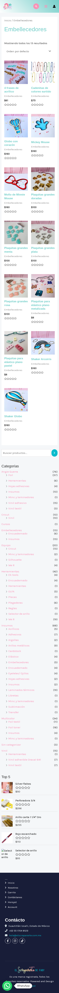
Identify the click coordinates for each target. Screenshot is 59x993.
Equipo (5, 545)
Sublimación (16, 706)
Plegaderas (15, 602)
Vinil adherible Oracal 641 (24, 759)
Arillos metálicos (19, 645)
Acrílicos (13, 628)
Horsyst (12, 902)
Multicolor (8, 718)
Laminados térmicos (21, 690)
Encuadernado (17, 533)
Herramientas (17, 480)
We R (11, 565)
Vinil (11, 517)
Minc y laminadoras (21, 497)
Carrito (12, 892)
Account (12, 907)
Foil (10, 475)
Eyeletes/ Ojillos (18, 673)
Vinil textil (14, 508)
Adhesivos (14, 634)
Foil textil (14, 721)
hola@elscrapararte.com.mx (25, 935)
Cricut (5, 514)
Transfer (13, 712)
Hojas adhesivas (18, 486)
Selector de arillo (19, 613)
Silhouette (15, 559)
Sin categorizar (11, 744)
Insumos (14, 491)
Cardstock (14, 651)
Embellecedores (11, 530)
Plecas (12, 597)
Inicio (7, 20)
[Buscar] (54, 453)
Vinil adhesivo (17, 502)
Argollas (13, 640)
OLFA (11, 591)
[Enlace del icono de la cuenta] (54, 6)
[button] (7, 986)
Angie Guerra (9, 471)
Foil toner (14, 727)
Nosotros (13, 887)
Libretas (13, 695)
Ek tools (13, 574)
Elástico (13, 656)
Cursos (5, 524)
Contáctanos (15, 897)
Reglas (12, 608)
